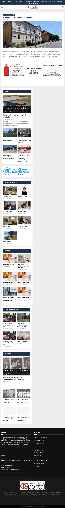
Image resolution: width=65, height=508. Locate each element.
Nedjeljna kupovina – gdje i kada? (9, 265)
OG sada (9, 14)
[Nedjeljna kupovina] (10, 276)
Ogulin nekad (8, 353)
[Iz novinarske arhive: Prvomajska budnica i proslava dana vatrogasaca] (23, 411)
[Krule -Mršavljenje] (23, 335)
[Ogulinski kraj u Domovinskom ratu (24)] (9, 335)
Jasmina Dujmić (22, 211)
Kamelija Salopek (22, 196)
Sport (6, 91)
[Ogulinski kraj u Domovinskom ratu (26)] (9, 317)
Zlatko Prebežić (7, 211)
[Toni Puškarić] (10, 190)
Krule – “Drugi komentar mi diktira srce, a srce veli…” (22, 325)
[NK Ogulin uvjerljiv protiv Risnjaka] (10, 132)
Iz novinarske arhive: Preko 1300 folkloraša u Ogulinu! (9, 401)
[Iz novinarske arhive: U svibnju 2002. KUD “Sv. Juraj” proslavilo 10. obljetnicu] (23, 393)
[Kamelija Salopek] (24, 190)
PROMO (7, 250)
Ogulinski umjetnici (11, 182)
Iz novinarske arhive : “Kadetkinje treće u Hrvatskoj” (9, 419)
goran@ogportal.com (40, 463)
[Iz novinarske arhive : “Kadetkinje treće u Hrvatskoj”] (9, 411)
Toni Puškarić (7, 196)
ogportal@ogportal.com (40, 443)
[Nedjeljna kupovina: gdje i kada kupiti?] (24, 291)
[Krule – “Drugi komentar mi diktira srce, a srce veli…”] (23, 317)
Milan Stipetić (7, 241)
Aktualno (4, 14)
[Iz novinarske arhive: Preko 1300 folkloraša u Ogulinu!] (9, 393)
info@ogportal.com (39, 440)
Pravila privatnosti (57, 1)
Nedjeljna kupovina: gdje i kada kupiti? (23, 298)
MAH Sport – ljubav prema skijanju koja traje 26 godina (9, 299)
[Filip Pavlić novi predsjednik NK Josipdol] (17, 104)
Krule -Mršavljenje (22, 341)
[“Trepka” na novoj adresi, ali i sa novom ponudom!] (24, 258)
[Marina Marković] (24, 220)
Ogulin (13, 14)
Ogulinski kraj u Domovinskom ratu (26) (8, 325)
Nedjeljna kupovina (9, 282)
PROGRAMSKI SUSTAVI (40, 496)
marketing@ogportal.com (41, 437)
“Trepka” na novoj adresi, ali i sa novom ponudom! (24, 266)
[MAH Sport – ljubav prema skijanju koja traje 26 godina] (10, 291)
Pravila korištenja (46, 1)
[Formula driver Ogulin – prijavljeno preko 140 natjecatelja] (24, 132)
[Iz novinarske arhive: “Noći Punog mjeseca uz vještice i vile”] (16, 366)
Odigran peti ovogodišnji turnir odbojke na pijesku (8, 157)
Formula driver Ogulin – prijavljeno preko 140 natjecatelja (24, 140)
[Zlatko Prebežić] (10, 205)
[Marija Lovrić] (10, 220)
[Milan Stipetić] (10, 235)
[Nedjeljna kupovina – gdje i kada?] (10, 258)
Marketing (36, 1)
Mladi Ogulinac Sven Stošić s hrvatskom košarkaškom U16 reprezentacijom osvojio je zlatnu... (23, 158)
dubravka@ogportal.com (40, 460)
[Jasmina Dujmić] (24, 205)
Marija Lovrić (7, 226)
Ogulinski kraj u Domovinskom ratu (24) (8, 343)
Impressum (29, 1)
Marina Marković (22, 226)
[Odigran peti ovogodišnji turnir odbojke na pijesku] (10, 149)
